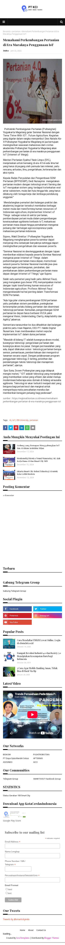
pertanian (16, 31)
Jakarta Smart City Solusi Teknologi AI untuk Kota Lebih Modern (37, 472)
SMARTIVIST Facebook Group (47, 778)
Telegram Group (10, 778)
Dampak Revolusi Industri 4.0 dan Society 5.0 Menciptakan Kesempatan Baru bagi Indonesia (39, 656)
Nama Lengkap (12, 851)
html (10, 889)
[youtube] (17, 622)
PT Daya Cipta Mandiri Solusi (16, 758)
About (30, 930)
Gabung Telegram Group (14, 591)
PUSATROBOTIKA (41, 754)
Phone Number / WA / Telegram (15, 863)
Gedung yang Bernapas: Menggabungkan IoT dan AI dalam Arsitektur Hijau (38, 446)
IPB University (22, 420)
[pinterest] (17, 615)
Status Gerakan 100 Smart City (16, 795)
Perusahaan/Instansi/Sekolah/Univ (22, 875)
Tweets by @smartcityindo (16, 919)
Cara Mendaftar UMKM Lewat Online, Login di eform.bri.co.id (38, 642)
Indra (6, 50)
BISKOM (7, 754)
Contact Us (41, 930)
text (9, 893)
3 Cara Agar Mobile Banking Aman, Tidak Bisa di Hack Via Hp (37, 670)
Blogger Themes (51, 938)
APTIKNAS (38, 758)
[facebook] (17, 608)
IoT (13, 420)
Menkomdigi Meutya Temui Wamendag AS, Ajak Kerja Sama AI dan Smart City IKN (38, 459)
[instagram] (47, 615)
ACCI (35, 762)
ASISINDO (7, 762)
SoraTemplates (22, 938)
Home (22, 930)
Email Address (12, 841)
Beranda (6, 31)
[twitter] (47, 608)
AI (10, 420)
